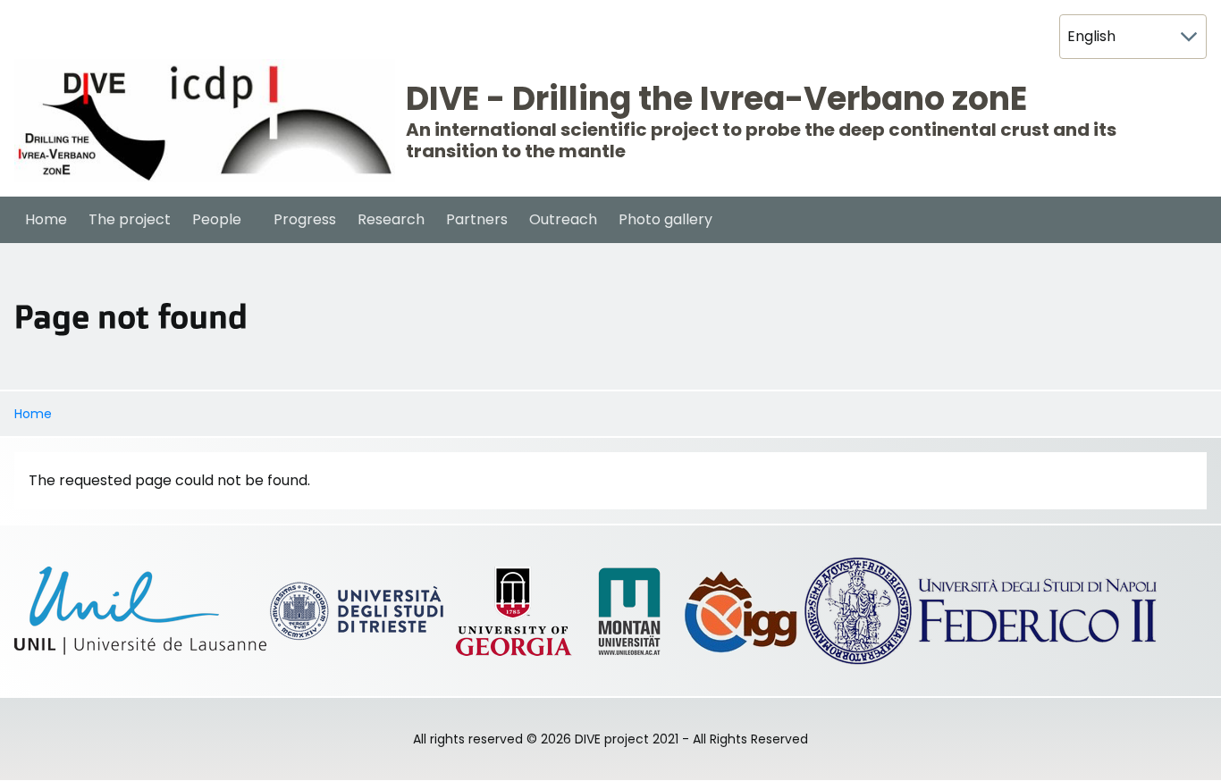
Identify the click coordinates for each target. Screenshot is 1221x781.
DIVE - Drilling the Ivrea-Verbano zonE (716, 99)
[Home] (204, 120)
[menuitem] (46, 220)
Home (33, 414)
